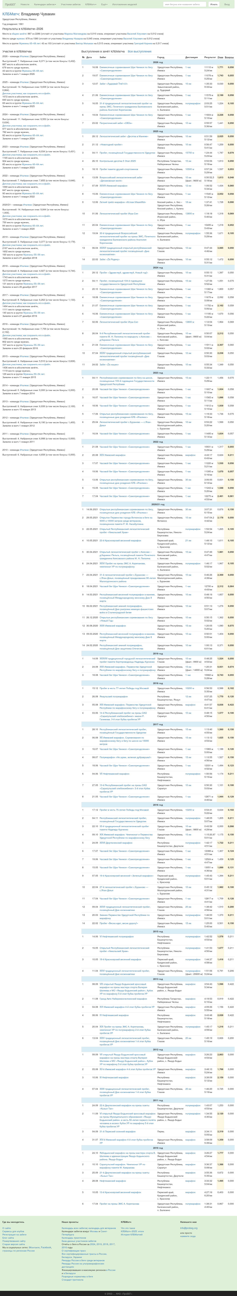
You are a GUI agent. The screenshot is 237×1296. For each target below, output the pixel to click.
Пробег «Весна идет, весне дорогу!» (119, 923)
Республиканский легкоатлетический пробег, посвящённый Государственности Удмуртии (123, 731)
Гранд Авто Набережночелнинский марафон (123, 998)
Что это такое (128, 1228)
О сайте (6, 1228)
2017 (112, 1244)
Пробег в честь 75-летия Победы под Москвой (124, 809)
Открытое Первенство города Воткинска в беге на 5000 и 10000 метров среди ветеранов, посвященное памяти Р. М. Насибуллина (126, 520)
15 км (188, 280)
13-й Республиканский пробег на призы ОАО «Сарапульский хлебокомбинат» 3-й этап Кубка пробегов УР (125, 788)
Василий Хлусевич (137, 33)
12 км (188, 185)
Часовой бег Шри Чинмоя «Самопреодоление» (125, 389)
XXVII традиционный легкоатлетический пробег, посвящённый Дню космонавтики (125, 908)
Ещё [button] (103, 4)
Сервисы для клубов (13, 1231)
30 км (188, 479)
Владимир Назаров (72, 38)
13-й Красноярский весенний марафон (120, 1192)
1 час (188, 67)
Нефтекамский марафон (113, 1180)
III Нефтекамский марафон (114, 1077)
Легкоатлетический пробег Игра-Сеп (119, 213)
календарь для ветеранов (102, 1228)
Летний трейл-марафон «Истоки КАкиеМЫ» (123, 202)
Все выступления (139, 51)
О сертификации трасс (74, 1250)
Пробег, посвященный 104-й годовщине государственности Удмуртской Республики (122, 282)
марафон (190, 454)
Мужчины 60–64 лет (32, 103)
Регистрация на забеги (14, 1234)
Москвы (94, 1231)
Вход (227, 4)
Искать (213, 4)
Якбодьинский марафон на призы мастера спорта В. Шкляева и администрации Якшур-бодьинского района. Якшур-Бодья (128, 1156)
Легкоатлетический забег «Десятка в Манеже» (124, 136)
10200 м (189, 688)
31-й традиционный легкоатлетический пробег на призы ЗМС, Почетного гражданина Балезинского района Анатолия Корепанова (126, 106)
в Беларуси (70, 1273)
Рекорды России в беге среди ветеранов (83, 1260)
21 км (188, 540)
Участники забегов (70, 4)
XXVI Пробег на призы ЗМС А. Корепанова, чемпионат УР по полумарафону (122, 565)
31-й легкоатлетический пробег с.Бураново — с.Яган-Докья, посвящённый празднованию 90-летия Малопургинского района (128, 578)
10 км (188, 83)
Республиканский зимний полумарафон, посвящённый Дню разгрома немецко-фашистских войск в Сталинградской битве (126, 609)
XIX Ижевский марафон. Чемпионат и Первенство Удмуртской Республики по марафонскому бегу (126, 836)
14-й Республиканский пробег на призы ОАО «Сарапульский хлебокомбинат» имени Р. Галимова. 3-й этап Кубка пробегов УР (123, 716)
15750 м (189, 152)
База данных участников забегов (79, 1240)
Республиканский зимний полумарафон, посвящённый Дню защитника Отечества (121, 647)
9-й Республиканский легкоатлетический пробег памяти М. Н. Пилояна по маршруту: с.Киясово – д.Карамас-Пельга (126, 336)
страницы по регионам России (18, 1250)
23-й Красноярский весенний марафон (120, 540)
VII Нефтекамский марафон (114, 773)
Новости (25, 4)
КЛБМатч (10, 13)
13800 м (189, 213)
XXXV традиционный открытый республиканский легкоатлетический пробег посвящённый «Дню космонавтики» (125, 356)
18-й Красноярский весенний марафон (120, 959)
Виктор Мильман (84, 43)
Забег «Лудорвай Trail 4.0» (114, 83)
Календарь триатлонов (74, 1237)
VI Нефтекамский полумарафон (117, 936)
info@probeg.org (189, 1228)
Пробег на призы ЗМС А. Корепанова (119, 1203)
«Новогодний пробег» (111, 144)
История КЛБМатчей (132, 1234)
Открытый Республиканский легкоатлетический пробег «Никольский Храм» (124, 530)
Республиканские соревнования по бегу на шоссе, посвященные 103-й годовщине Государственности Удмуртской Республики (127, 381)
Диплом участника (12, 93)
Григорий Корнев (143, 43)
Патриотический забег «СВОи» (116, 123)
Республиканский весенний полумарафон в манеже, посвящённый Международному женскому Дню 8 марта (127, 597)
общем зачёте (18, 33)
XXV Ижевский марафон (112, 454)
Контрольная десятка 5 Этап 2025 (118, 160)
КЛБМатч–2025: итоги (132, 1231)
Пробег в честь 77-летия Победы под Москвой (124, 688)
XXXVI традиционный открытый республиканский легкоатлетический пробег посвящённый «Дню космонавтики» (126, 251)
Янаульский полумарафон (114, 696)
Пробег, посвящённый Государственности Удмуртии (127, 152)
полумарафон (192, 103)
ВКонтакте (34, 1247)
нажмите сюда (188, 1236)
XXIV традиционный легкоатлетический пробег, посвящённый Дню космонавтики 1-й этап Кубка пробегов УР (125, 1041)
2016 (64, 1247)
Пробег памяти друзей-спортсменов (119, 169)
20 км (188, 906)
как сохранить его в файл (36, 93)
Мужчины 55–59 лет (33, 254)
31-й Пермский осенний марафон (118, 1131)
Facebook (46, 1247)
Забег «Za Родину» (110, 259)
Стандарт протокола (72, 1279)
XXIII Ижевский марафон (113, 625)
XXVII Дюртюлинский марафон (116, 842)
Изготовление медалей (124, 4)
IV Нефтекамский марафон (114, 1015)
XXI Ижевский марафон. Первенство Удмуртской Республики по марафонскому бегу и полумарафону (128, 706)
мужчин (21, 38)
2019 (99, 1244)
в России (110, 1269)
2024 (92, 1244)
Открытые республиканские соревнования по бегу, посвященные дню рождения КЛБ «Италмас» (126, 415)
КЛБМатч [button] (90, 4)
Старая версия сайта (13, 1244)
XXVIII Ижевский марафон (113, 185)
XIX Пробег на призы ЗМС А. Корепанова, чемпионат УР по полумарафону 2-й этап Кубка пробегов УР (125, 1030)
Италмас (24, 56)
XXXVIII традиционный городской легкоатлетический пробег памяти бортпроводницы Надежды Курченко (127, 660)
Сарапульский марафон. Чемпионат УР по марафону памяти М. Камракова (122, 1166)
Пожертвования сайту (13, 1240)
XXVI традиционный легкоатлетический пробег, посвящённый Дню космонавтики (125, 972)
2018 (105, 1244)
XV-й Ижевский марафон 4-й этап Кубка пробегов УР (128, 1069)
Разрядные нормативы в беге (77, 1276)
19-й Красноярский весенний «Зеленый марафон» (127, 875)
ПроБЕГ (10, 4)
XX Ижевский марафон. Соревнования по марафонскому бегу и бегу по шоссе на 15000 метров (124, 741)
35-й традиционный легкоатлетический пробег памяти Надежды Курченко (124, 828)
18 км (188, 202)
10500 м (189, 169)
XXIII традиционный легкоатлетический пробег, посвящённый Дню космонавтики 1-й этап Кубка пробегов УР (125, 1092)
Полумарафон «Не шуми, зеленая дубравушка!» (125, 757)
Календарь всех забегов (74, 1228)
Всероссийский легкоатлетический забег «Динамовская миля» (121, 179)
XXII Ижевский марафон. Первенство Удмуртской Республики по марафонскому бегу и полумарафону (128, 668)
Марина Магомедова (75, 33)
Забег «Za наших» (109, 364)
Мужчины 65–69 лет (29, 43)
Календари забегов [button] (44, 4)
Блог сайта (8, 1237)
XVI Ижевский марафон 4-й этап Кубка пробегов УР (127, 1006)
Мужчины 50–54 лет (33, 373)
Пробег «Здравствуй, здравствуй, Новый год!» (124, 272)
